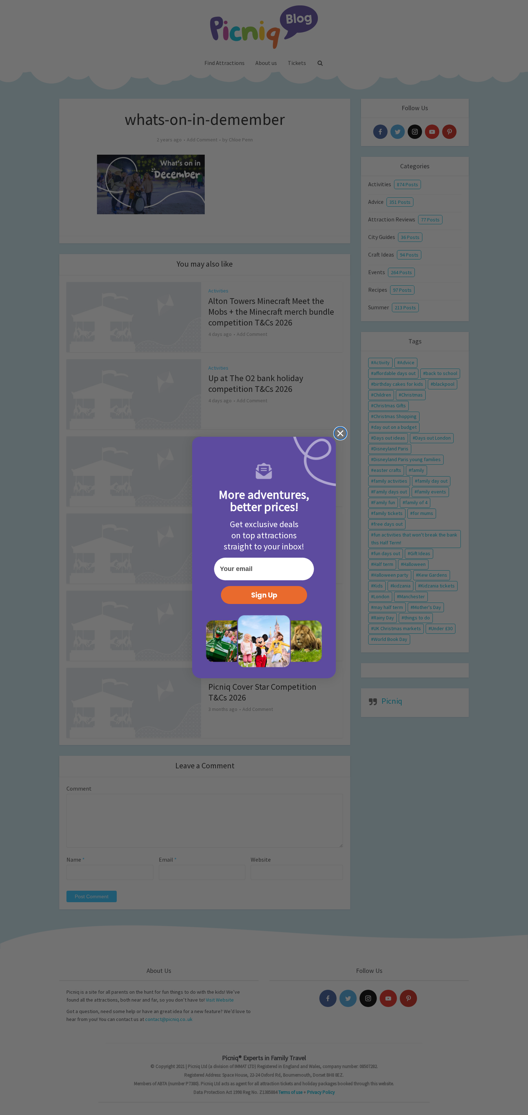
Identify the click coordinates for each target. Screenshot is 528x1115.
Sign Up (264, 595)
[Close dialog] (340, 433)
